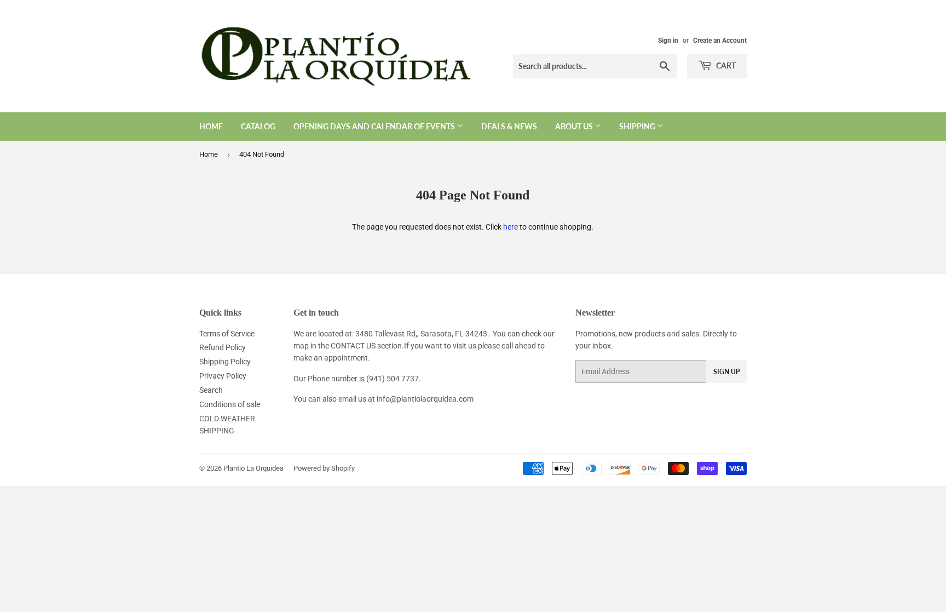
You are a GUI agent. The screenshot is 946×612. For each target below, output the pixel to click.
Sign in (668, 40)
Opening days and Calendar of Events (375, 126)
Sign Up (726, 372)
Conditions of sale (229, 404)
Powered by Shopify (324, 468)
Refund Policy (222, 347)
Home (211, 126)
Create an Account (720, 40)
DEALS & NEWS (509, 126)
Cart (725, 65)
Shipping (638, 126)
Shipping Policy (225, 361)
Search (211, 390)
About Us (575, 126)
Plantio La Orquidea (253, 468)
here (510, 226)
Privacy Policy (222, 375)
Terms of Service (227, 333)
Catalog (258, 126)
